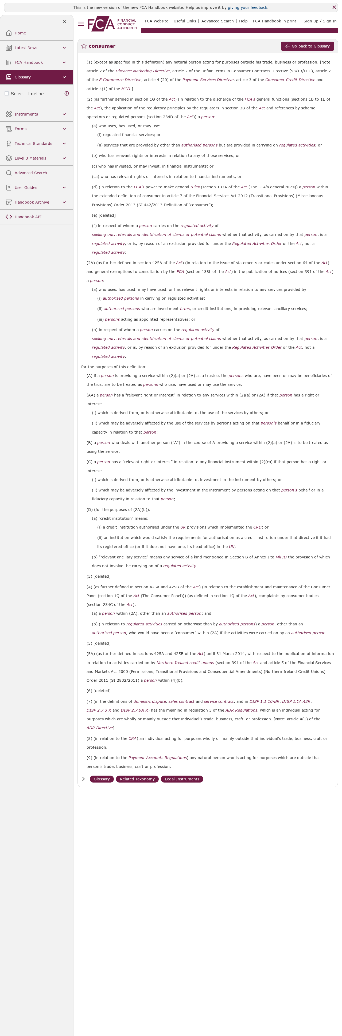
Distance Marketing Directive (143, 71)
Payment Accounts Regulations (158, 758)
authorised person (184, 613)
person (207, 117)
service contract (219, 701)
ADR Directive (100, 728)
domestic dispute (150, 701)
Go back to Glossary (311, 46)
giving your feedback (247, 7)
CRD (257, 527)
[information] (67, 93)
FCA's (250, 99)
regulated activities (297, 145)
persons (112, 319)
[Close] (334, 7)
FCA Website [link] (156, 21)
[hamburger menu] (80, 24)
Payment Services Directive (208, 80)
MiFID (281, 557)
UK (183, 527)
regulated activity (197, 226)
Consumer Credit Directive (290, 80)
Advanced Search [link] (217, 21)
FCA (180, 271)
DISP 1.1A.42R (296, 701)
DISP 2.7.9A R (134, 710)
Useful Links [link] (185, 21)
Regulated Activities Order (257, 243)
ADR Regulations (241, 710)
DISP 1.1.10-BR (264, 701)
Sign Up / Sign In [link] (320, 21)
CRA (133, 738)
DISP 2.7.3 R (99, 710)
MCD (125, 89)
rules (195, 187)
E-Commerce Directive (120, 80)
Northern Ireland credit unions (185, 663)
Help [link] (243, 21)
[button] (83, 778)
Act (172, 99)
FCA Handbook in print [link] (274, 21)
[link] (112, 24)
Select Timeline (27, 93)
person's (269, 423)
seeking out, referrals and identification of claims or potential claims (156, 234)
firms (185, 309)
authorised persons (199, 145)
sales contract (182, 701)
